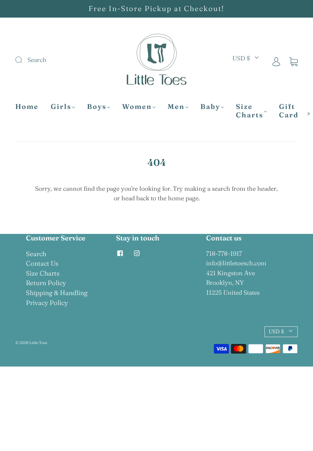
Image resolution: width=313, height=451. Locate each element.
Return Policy (46, 283)
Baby (210, 106)
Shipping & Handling (56, 293)
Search (36, 254)
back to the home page (167, 198)
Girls (61, 106)
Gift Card (288, 111)
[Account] (276, 61)
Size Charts (249, 111)
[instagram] (136, 253)
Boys (96, 106)
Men (176, 106)
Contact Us (42, 263)
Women (137, 106)
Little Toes (38, 342)
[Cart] (293, 61)
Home (27, 106)
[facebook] (119, 253)
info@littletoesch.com (236, 263)
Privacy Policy (47, 303)
